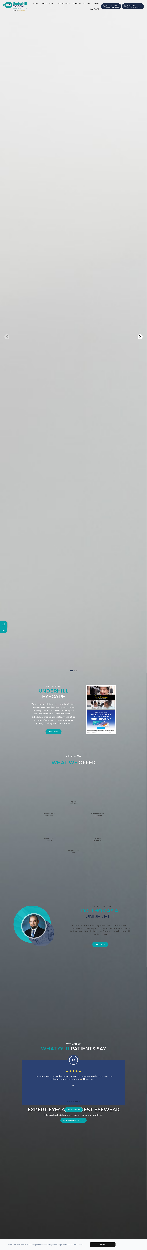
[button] (71, 693)
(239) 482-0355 (34, 1234)
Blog (96, 3)
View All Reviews (73, 1132)
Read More (100, 967)
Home (35, 3)
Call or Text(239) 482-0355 (112, 6)
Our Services (63, 3)
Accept (102, 1244)
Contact (94, 9)
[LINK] (49, 821)
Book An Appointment (133, 6)
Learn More (53, 754)
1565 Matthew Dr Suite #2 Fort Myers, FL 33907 (47, 1227)
